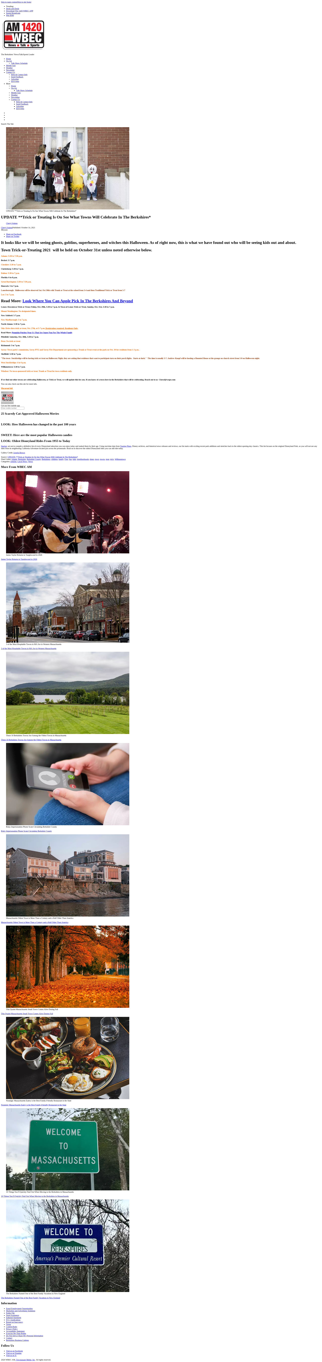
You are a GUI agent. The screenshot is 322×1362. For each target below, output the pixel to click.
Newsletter (10, 70)
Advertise (15, 79)
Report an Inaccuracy (14, 1322)
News (30, 461)
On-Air (9, 61)
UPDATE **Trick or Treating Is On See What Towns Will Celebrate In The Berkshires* (43, 457)
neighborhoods (83, 459)
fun (70, 459)
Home (8, 59)
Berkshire (22, 459)
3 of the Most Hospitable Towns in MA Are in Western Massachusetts (28, 648)
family (61, 459)
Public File (10, 1313)
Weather (9, 68)
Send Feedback (17, 77)
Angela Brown (19, 453)
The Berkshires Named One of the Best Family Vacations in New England (30, 1298)
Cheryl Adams (6, 228)
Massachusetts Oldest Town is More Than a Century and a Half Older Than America (34, 922)
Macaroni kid (7, 388)
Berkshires (46, 459)
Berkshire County (34, 459)
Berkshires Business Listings (17, 1340)
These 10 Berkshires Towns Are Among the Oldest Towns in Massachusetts (31, 740)
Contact (9, 1338)
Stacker (4, 446)
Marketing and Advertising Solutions (20, 1311)
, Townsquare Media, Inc (25, 1360)
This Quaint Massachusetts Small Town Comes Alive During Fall (27, 1014)
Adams (14, 459)
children (54, 459)
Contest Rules (11, 1327)
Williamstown (120, 459)
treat (107, 459)
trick (112, 459)
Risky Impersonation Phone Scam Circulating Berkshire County (26, 831)
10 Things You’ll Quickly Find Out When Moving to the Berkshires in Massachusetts (35, 1196)
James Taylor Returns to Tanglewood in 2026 (19, 559)
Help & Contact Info (19, 75)
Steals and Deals (12, 9)
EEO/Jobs (15, 81)
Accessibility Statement (15, 1331)
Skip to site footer (24, 2)
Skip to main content (9, 2)
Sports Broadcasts (13, 13)
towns (102, 459)
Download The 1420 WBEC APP (19, 11)
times (92, 459)
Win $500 (10, 15)
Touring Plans (125, 446)
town (97, 459)
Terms (8, 1324)
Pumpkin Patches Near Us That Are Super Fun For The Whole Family (42, 333)
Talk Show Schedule (19, 63)
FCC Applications (13, 1320)
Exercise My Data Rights (16, 1333)
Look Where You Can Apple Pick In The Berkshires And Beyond (78, 301)
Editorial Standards (13, 1318)
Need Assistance (12, 1315)
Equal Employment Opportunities (19, 1308)
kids (74, 459)
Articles (13, 461)
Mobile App (11, 65)
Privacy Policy (12, 1329)
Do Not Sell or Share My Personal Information (24, 1336)
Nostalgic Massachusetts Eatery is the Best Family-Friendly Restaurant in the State (33, 1105)
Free (66, 459)
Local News (22, 461)
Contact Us (10, 72)
